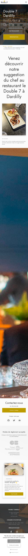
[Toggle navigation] (26, 2)
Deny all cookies (14, 545)
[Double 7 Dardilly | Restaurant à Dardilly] (4, 2)
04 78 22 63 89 (14, 31)
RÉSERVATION (14, 37)
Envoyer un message (14, 410)
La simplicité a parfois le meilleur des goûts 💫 (11, 481)
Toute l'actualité (14, 494)
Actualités (10, 46)
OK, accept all (14, 541)
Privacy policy (14, 552)
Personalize (15, 549)
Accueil (4, 46)
